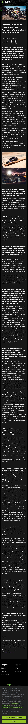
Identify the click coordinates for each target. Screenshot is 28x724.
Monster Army (5, 674)
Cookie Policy (6, 705)
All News (7, 2)
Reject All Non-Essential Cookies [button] (14, 717)
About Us (3, 671)
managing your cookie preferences (12, 707)
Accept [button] (14, 721)
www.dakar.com (8, 652)
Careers (3, 668)
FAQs (16, 668)
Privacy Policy (16, 703)
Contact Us (18, 671)
